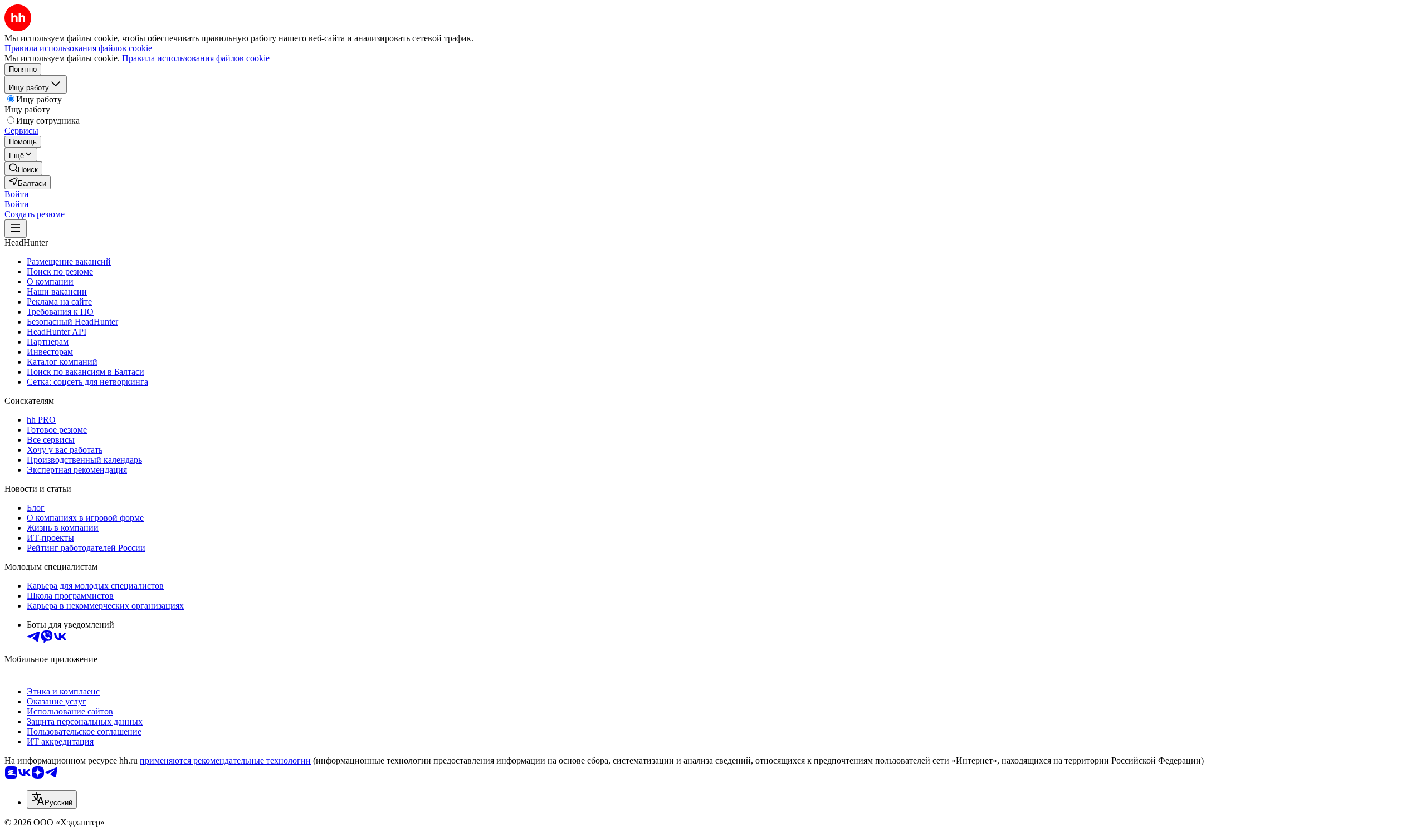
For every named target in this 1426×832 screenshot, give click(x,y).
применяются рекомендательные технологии (225, 760)
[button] (16, 194)
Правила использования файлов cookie (196, 58)
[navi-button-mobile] (15, 228)
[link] (23, 168)
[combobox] (52, 799)
